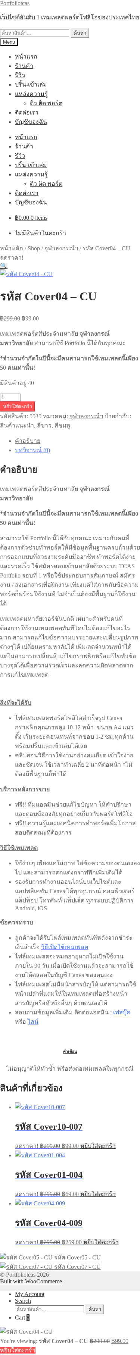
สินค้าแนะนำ (17, 425)
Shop (34, 248)
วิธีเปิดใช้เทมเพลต (64, 947)
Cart (22, 1317)
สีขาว (44, 425)
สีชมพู (63, 425)
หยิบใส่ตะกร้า (17, 406)
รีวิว (20, 75)
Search (23, 1301)
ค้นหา (80, 33)
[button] (3, 266)
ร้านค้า (24, 66)
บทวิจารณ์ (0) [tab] (32, 450)
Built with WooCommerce (31, 1281)
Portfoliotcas (14, 3)
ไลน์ (33, 1021)
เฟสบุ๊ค (122, 1012)
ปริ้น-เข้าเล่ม (31, 84)
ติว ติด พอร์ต (46, 103)
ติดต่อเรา (26, 112)
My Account (29, 1294)
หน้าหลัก (11, 248)
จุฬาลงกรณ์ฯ (61, 248)
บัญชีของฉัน (31, 122)
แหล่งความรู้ (31, 94)
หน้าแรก (26, 56)
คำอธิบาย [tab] (27, 441)
